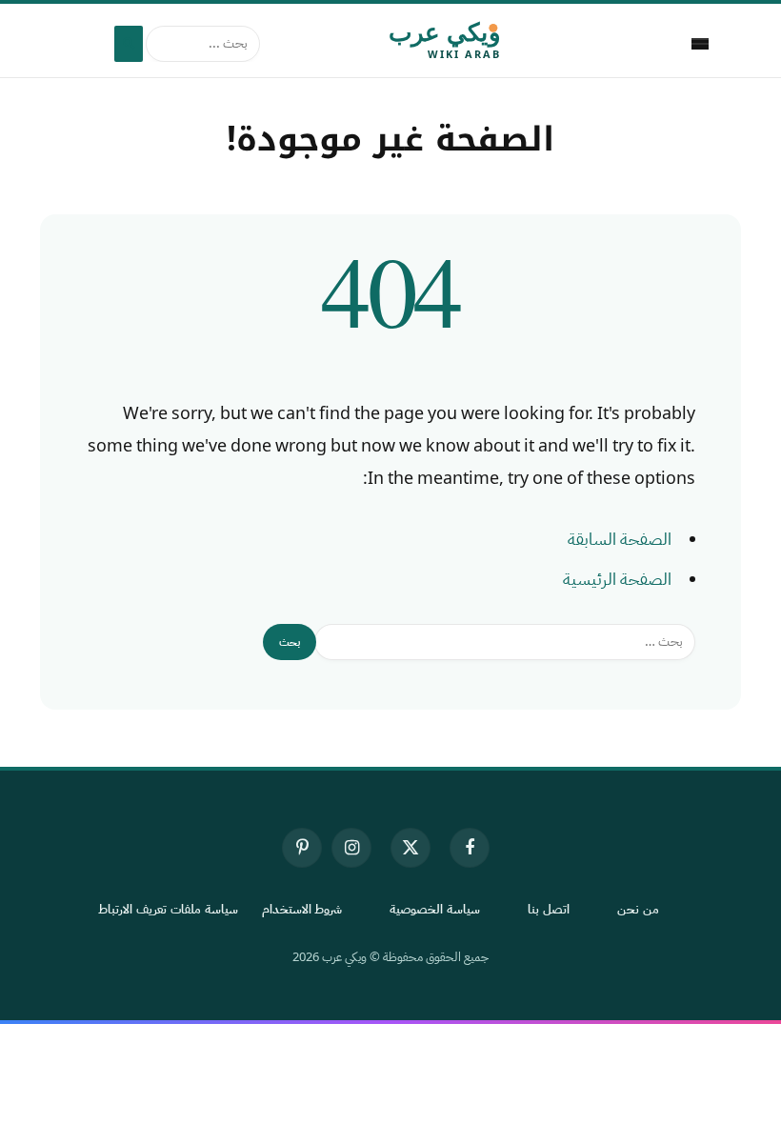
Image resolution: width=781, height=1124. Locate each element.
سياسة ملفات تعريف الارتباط (168, 909)
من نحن (638, 909)
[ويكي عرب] (390, 44)
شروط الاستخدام (302, 909)
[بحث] (128, 44)
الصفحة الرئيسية (617, 579)
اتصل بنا (549, 909)
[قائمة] (700, 44)
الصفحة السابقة (619, 539)
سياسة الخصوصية (435, 909)
